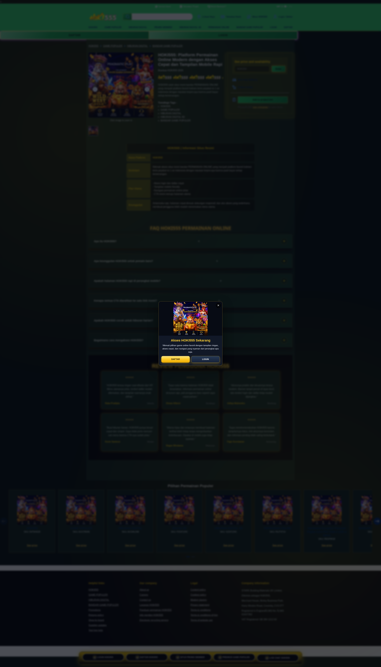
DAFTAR (175, 359)
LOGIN (205, 359)
